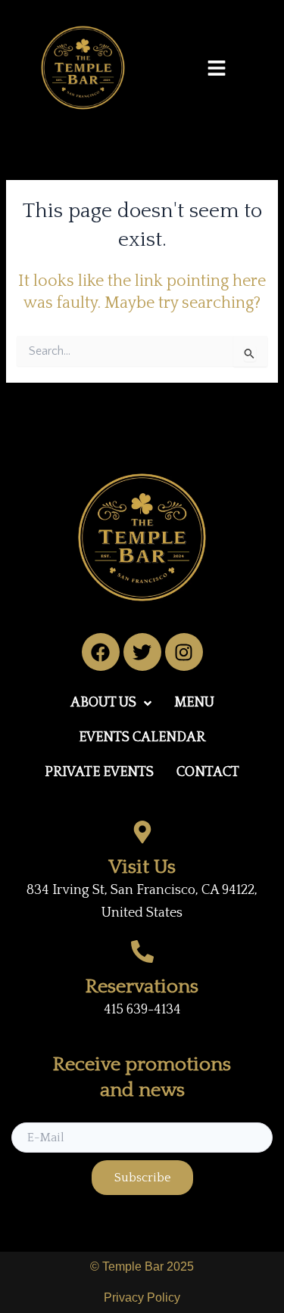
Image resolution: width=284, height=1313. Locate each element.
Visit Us (142, 867)
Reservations (142, 987)
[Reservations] (142, 951)
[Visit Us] (142, 832)
